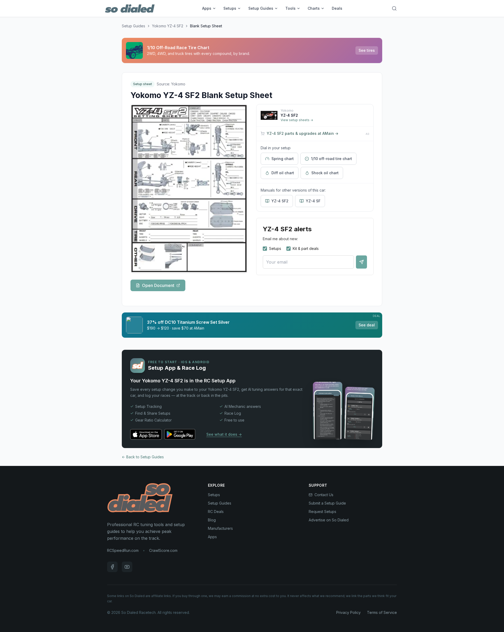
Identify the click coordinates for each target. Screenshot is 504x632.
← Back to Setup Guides (143, 457)
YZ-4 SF (313, 201)
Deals (337, 8)
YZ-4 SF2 (279, 201)
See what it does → (224, 434)
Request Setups (322, 511)
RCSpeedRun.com (123, 550)
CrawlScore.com (163, 550)
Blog (212, 520)
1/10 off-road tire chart (331, 158)
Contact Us (323, 494)
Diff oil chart (282, 173)
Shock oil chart (325, 173)
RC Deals (216, 511)
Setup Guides (260, 8)
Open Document (158, 285)
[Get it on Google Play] (182, 434)
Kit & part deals (306, 248)
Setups (229, 8)
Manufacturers (220, 528)
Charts (314, 8)
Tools (290, 8)
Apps (206, 8)
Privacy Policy (348, 612)
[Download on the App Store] (146, 434)
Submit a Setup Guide (327, 503)
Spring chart (282, 158)
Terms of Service (382, 612)
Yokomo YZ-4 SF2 (167, 26)
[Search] (394, 8)
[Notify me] (361, 262)
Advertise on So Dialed (329, 520)
